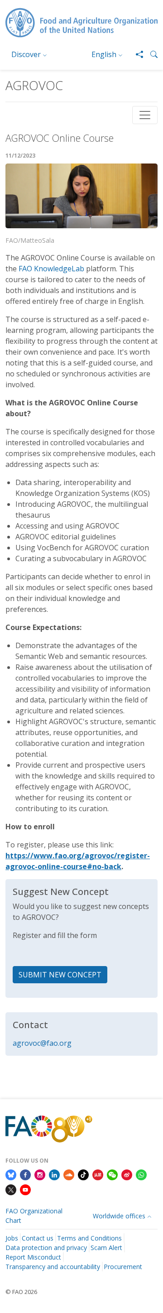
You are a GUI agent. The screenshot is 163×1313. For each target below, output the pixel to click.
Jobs (11, 1238)
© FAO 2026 (21, 1292)
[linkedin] (54, 1174)
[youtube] (25, 1189)
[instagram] (39, 1174)
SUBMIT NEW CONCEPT (60, 975)
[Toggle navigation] (145, 115)
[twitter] (10, 1189)
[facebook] (25, 1174)
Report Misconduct (33, 1257)
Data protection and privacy (46, 1247)
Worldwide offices (119, 1216)
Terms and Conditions (89, 1238)
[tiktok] (83, 1174)
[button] (150, 54)
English (103, 54)
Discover (26, 54)
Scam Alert (106, 1247)
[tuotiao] (97, 1174)
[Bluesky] (10, 1174)
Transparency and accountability (52, 1266)
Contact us (37, 1238)
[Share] (136, 54)
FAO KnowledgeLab (51, 269)
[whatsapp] (141, 1174)
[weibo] (126, 1174)
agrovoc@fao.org (42, 1043)
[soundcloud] (68, 1174)
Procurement (123, 1266)
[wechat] (112, 1174)
